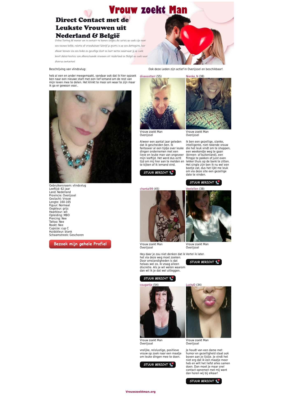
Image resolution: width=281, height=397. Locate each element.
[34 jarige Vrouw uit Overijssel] (208, 336)
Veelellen (192, 188)
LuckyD (190, 284)
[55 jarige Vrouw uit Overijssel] (162, 128)
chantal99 (146, 188)
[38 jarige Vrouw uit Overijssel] (208, 128)
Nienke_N (192, 76)
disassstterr (148, 76)
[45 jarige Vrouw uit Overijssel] (162, 240)
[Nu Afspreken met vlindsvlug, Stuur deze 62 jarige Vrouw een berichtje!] (80, 247)
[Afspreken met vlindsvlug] (90, 182)
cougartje (146, 284)
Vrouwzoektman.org (141, 391)
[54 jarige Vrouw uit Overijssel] (162, 336)
